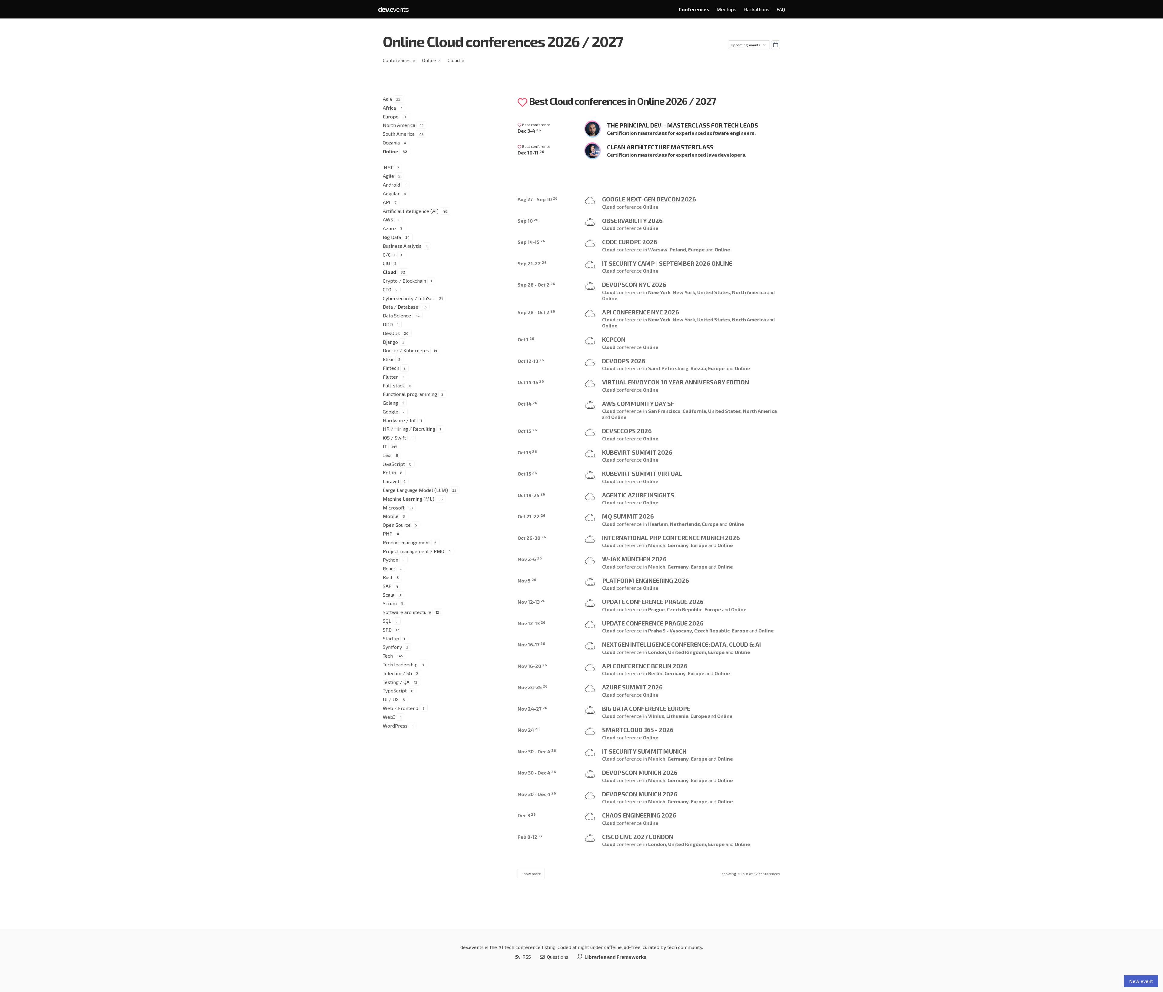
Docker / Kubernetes (406, 350)
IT (385, 446)
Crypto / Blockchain (404, 281)
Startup (391, 638)
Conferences (694, 9)
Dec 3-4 (529, 131)
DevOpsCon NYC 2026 (634, 284)
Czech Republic (684, 609)
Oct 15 (527, 431)
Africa (389, 108)
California (694, 411)
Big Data (392, 237)
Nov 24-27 (532, 709)
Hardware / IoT (399, 420)
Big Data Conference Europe (646, 708)
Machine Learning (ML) (408, 499)
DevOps (391, 333)
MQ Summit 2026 (628, 516)
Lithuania (677, 716)
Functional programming (410, 394)
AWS (388, 219)
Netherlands (685, 524)
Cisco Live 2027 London (637, 836)
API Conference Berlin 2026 (645, 665)
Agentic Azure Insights (638, 495)
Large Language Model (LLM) (415, 490)
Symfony (392, 647)
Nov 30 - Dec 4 (537, 751)
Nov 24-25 (533, 687)
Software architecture (407, 612)
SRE (387, 629)
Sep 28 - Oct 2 (536, 284)
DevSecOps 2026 (627, 430)
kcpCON (613, 339)
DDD (388, 324)
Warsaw (658, 249)
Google (390, 411)
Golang (390, 403)
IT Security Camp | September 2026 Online (667, 263)
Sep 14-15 (531, 242)
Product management (406, 542)
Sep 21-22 (532, 263)
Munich (656, 545)
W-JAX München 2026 (634, 558)
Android (391, 184)
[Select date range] (775, 44)
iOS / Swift (394, 437)
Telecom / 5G (397, 673)
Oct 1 (526, 339)
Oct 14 (527, 403)
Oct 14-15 (531, 382)
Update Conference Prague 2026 (653, 601)
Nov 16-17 (531, 644)
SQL (387, 621)
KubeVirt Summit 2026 (637, 452)
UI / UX (391, 699)
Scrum (390, 603)
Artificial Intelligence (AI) (411, 211)
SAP (387, 586)
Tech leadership (400, 664)
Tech (388, 656)
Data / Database (400, 307)
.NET (388, 167)
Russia (698, 368)
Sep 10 (528, 221)
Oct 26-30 (532, 538)
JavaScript (394, 464)
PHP (388, 533)
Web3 (389, 717)
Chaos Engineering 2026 (639, 815)
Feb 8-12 (530, 837)
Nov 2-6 (530, 559)
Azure (389, 228)
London (657, 652)
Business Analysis (402, 246)
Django (390, 342)
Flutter (390, 377)
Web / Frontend (400, 708)
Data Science (397, 315)
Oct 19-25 (531, 495)
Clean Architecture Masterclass (660, 147)
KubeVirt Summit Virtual (642, 473)
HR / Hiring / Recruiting (409, 429)
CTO (387, 289)
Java (387, 455)
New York (659, 292)
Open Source (397, 525)
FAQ (781, 9)
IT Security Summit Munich (644, 751)
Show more (531, 873)
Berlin (655, 673)
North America (399, 125)
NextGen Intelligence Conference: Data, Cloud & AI (681, 644)
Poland (678, 249)
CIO (386, 263)
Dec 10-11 (531, 152)
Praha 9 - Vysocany (670, 630)
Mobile (391, 516)
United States (713, 292)
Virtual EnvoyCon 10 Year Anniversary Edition (675, 382)
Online (429, 60)
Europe (391, 116)
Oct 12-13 (531, 361)
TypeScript (395, 690)
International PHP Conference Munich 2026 (671, 537)
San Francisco (664, 411)
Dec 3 (527, 815)
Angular (391, 193)
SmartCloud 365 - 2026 (638, 729)
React (389, 568)
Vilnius (656, 716)
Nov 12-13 (531, 602)
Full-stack (394, 385)
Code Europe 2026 (629, 241)
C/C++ (389, 254)
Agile (388, 176)
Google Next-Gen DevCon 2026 (649, 199)
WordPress (395, 725)
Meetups (726, 9)
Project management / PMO (413, 551)
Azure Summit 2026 (632, 687)
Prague (656, 609)
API (386, 202)
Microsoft (394, 507)
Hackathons (756, 9)
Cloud (454, 60)
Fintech (391, 368)
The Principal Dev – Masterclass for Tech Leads (682, 125)
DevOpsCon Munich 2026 (640, 772)
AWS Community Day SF (638, 403)
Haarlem (658, 524)
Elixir (388, 359)
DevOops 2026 (623, 360)
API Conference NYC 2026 (640, 312)
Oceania (391, 142)
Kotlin (389, 472)
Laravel (391, 481)
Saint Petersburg (668, 368)
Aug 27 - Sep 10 (538, 199)
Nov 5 (527, 580)
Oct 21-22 (531, 516)
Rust (388, 577)
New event (1141, 981)
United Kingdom (687, 652)
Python (390, 559)
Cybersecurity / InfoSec (409, 298)
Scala (388, 595)
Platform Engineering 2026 (645, 580)
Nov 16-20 (532, 666)
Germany (678, 545)
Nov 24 (529, 730)
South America (399, 134)
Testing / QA (396, 682)
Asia (387, 99)
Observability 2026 (632, 220)
